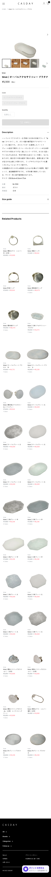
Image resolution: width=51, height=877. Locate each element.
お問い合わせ (6, 862)
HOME (4, 9)
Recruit (5, 855)
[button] (4, 34)
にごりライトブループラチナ (14, 103)
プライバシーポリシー (31, 855)
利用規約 (5, 858)
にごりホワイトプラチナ (13, 97)
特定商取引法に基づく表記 (33, 858)
